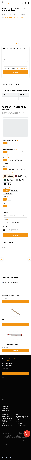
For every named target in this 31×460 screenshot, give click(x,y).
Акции (17, 419)
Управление (6, 203)
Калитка (5, 166)
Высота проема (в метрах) (9, 149)
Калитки (3, 423)
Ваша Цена (5, 226)
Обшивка (5, 157)
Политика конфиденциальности (8, 455)
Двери (17, 414)
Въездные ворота (5, 414)
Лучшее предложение (21, 425)
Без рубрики (19, 423)
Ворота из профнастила (7, 418)
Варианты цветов (7, 172)
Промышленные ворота (7, 412)
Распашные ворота (6, 410)
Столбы (5, 196)
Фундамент (6, 188)
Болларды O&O (19, 409)
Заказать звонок (15, 373)
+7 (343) (7, 363)
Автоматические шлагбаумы (12, 13)
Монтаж (5, 219)
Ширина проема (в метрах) (9, 140)
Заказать (15, 235)
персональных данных (22, 68)
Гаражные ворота (5, 408)
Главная (3, 13)
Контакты (3, 395)
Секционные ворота (6, 416)
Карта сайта (4, 453)
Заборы (17, 421)
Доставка (5, 212)
